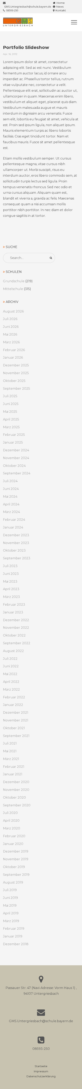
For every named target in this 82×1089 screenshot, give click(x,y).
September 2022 (16, 643)
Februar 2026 (14, 350)
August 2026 (13, 311)
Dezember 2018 (15, 944)
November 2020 (16, 790)
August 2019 (13, 882)
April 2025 (11, 419)
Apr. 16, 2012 (10, 54)
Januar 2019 (12, 936)
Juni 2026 (11, 327)
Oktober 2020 (14, 797)
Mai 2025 (10, 412)
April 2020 (11, 820)
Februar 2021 (13, 767)
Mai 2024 (10, 496)
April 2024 (11, 504)
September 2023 (16, 558)
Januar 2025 (13, 442)
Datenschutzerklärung (41, 1076)
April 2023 (11, 589)
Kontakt (60, 10)
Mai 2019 (10, 905)
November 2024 (16, 458)
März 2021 (11, 759)
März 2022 (11, 689)
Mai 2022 (10, 674)
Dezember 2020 (16, 782)
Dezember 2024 (16, 450)
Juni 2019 (10, 898)
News (59, 6)
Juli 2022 (10, 659)
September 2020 (16, 805)
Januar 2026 (13, 357)
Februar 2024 (14, 520)
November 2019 (15, 859)
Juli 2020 (10, 813)
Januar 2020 (13, 844)
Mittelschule (13, 289)
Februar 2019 (13, 928)
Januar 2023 (13, 612)
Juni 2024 (11, 489)
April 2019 (11, 913)
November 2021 (15, 720)
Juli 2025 (10, 396)
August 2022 (13, 651)
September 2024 (16, 473)
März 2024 (11, 512)
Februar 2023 (14, 604)
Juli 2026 (10, 319)
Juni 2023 (11, 574)
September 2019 (16, 875)
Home (60, 2)
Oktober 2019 (14, 867)
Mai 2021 (10, 751)
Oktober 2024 (14, 466)
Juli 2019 (10, 890)
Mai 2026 (10, 334)
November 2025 (16, 373)
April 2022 (11, 682)
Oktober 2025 (14, 381)
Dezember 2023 (16, 535)
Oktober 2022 (14, 635)
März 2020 (11, 828)
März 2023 (11, 597)
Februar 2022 (14, 697)
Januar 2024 (13, 527)
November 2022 (16, 628)
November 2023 (16, 543)
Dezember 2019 (15, 851)
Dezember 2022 (16, 620)
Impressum (41, 1071)
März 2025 (11, 427)
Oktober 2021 (14, 728)
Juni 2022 (11, 666)
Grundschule (13, 281)
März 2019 (11, 921)
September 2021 (16, 736)
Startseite (41, 1066)
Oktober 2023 (14, 550)
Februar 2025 (14, 435)
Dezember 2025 (16, 365)
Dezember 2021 (15, 712)
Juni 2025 (11, 404)
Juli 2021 (10, 743)
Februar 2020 (14, 836)
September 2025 (16, 388)
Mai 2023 (10, 581)
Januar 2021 (12, 774)
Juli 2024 (10, 481)
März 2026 (11, 342)
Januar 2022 (13, 705)
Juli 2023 (10, 566)
